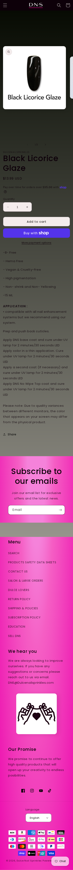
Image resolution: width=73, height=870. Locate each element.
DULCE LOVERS (18, 590)
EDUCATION (16, 627)
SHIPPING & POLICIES (23, 608)
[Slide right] (45, 144)
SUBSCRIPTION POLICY (24, 617)
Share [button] (12, 434)
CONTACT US (18, 571)
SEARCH (13, 553)
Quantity (9, 199)
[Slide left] (27, 144)
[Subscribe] (60, 510)
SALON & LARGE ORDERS (25, 581)
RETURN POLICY (19, 599)
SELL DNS (14, 636)
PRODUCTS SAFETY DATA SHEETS (32, 562)
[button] (5, 5)
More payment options (37, 242)
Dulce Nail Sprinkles (29, 860)
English (35, 818)
